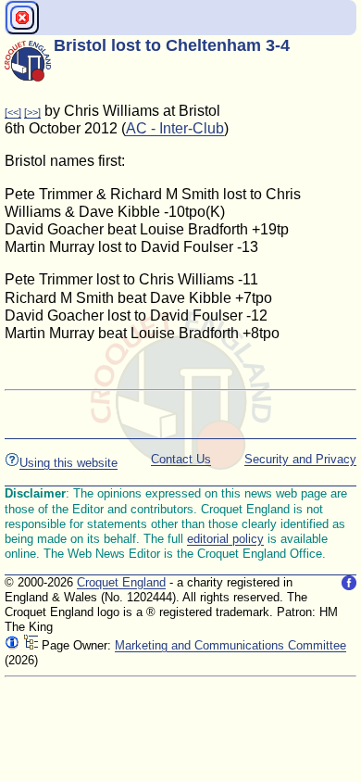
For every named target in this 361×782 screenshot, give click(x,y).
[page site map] (30, 645)
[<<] (13, 112)
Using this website (68, 463)
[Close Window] (22, 18)
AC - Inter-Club (175, 128)
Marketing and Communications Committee (230, 645)
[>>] (32, 112)
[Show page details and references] (12, 645)
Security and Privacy (300, 459)
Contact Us (181, 459)
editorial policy (225, 539)
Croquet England (121, 582)
